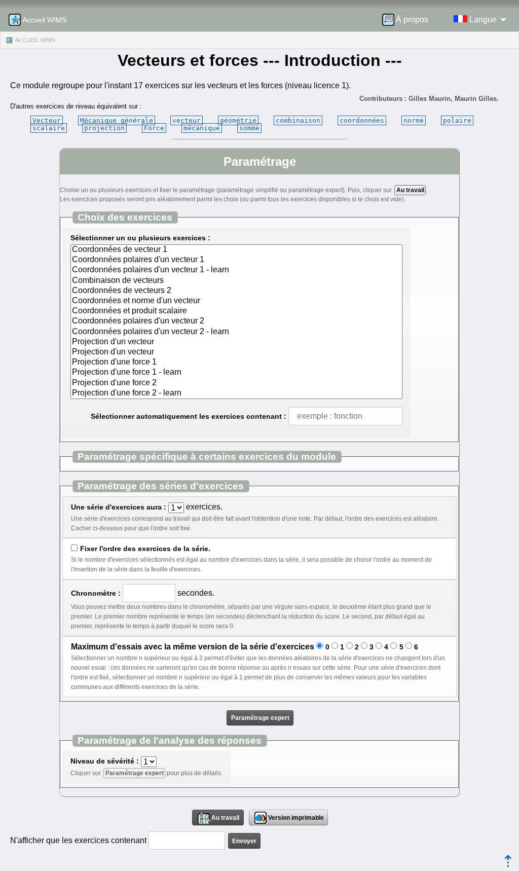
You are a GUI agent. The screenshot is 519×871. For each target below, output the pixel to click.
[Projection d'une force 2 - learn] (236, 393)
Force (154, 128)
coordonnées (362, 120)
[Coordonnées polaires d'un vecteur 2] (236, 321)
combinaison (298, 120)
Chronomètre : (96, 593)
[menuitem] (408, 19)
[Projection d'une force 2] (236, 383)
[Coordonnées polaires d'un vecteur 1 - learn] (236, 270)
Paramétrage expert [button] (260, 717)
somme (249, 128)
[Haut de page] (508, 864)
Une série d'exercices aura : (118, 507)
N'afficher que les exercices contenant (78, 840)
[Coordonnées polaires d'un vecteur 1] (236, 260)
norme (413, 120)
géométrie (238, 120)
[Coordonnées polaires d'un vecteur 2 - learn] (236, 332)
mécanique (201, 128)
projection (104, 128)
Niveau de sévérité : (104, 761)
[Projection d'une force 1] (236, 362)
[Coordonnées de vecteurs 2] (236, 291)
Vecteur (46, 120)
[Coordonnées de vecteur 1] (236, 250)
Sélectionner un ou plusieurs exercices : (140, 238)
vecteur (186, 120)
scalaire (48, 128)
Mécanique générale (116, 120)
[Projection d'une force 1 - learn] (236, 373)
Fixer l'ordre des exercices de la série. (145, 549)
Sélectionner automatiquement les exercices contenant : (188, 416)
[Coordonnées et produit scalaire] (236, 311)
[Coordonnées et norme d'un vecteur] (236, 301)
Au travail (410, 190)
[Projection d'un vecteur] (236, 342)
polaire (457, 120)
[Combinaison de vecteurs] (236, 281)
